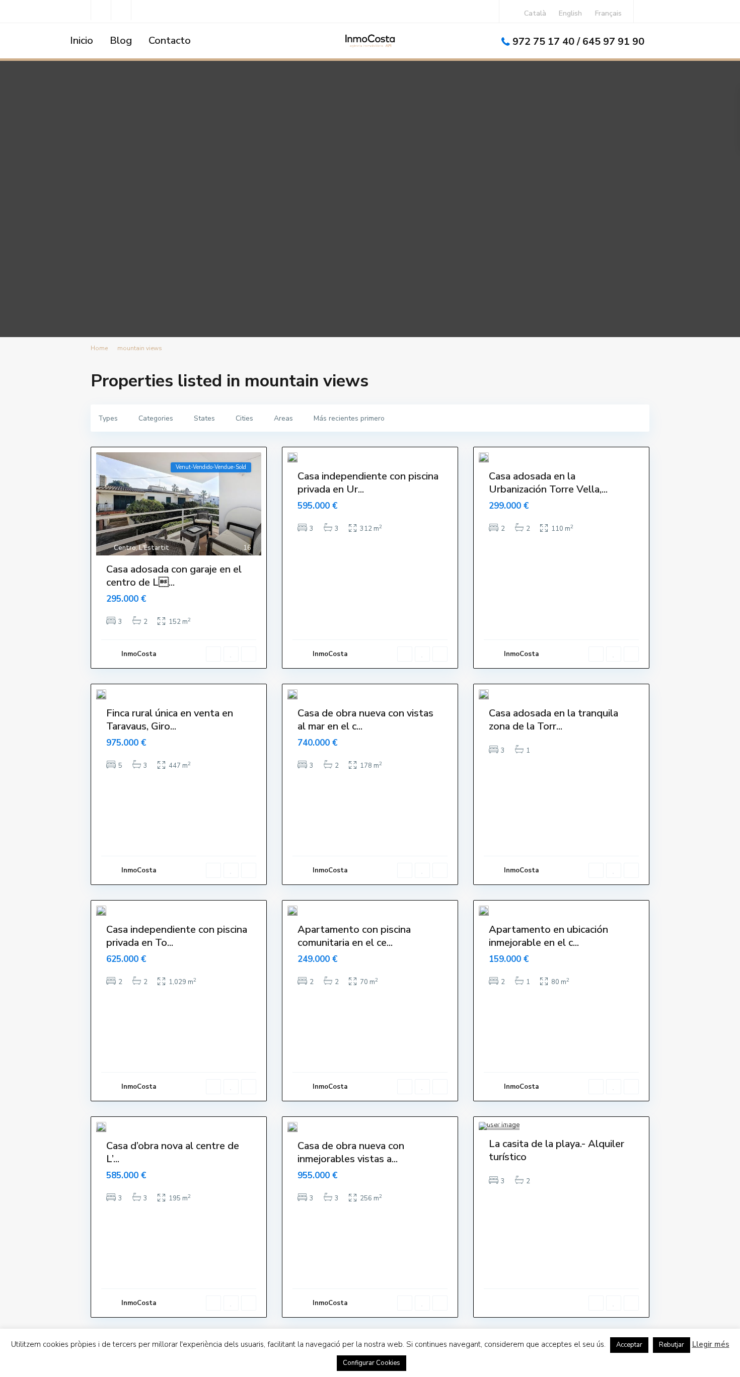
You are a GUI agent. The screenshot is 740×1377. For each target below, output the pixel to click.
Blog (121, 40)
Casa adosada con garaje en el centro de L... (174, 575)
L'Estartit (154, 547)
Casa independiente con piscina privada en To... (176, 936)
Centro (125, 547)
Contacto (170, 40)
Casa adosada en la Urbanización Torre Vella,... (548, 482)
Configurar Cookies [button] (371, 1362)
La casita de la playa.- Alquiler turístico (556, 1150)
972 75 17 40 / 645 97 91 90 (578, 41)
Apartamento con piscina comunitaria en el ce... (354, 936)
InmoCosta (138, 654)
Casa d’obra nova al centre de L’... (172, 1152)
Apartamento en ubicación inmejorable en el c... (548, 936)
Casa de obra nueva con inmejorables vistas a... (351, 1152)
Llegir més (710, 1344)
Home (99, 348)
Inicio (81, 40)
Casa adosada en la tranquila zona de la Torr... (553, 719)
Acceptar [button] (629, 1344)
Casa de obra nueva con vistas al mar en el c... (365, 719)
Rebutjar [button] (671, 1344)
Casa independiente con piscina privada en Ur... (368, 482)
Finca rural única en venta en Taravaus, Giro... (169, 719)
